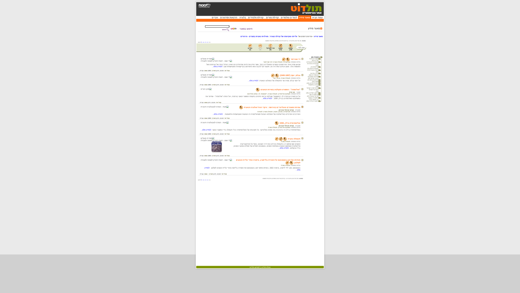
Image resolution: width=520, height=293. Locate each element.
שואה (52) (315, 81)
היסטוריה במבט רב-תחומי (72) (313, 98)
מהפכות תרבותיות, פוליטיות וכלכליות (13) (312, 63)
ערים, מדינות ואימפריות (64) (313, 74)
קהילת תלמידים (255, 17)
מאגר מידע (304, 17)
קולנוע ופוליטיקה (252, 94)
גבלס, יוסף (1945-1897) (290, 75)
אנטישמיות (286, 62)
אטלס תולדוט (266, 267)
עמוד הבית (317, 17)
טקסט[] (291, 48)
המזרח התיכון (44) (312, 83)
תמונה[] (280, 48)
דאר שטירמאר (267, 62)
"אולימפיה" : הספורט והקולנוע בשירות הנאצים (280, 89)
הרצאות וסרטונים (228, 17)
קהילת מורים (272, 17)
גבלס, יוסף (276, 78)
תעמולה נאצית (278, 62)
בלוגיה (242, 17)
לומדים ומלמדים (289, 17)
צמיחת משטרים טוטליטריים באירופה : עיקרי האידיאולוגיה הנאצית (272, 107)
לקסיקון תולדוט (255, 267)
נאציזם (280, 111)
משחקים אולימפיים (284, 94)
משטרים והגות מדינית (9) (313, 59)
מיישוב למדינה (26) (312, 93)
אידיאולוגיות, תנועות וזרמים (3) (312, 67)
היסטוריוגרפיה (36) (312, 101)
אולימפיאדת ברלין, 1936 (290, 123)
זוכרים (215, 17)
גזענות (276, 111)
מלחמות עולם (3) (312, 80)
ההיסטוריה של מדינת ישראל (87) (312, 95)
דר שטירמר (295, 59)
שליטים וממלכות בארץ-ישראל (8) (313, 77)
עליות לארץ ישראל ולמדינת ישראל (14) (312, 89)
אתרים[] (250, 48)
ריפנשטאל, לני (262, 94)
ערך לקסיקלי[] (270, 48)
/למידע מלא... (217, 67)
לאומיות (260, 111)
